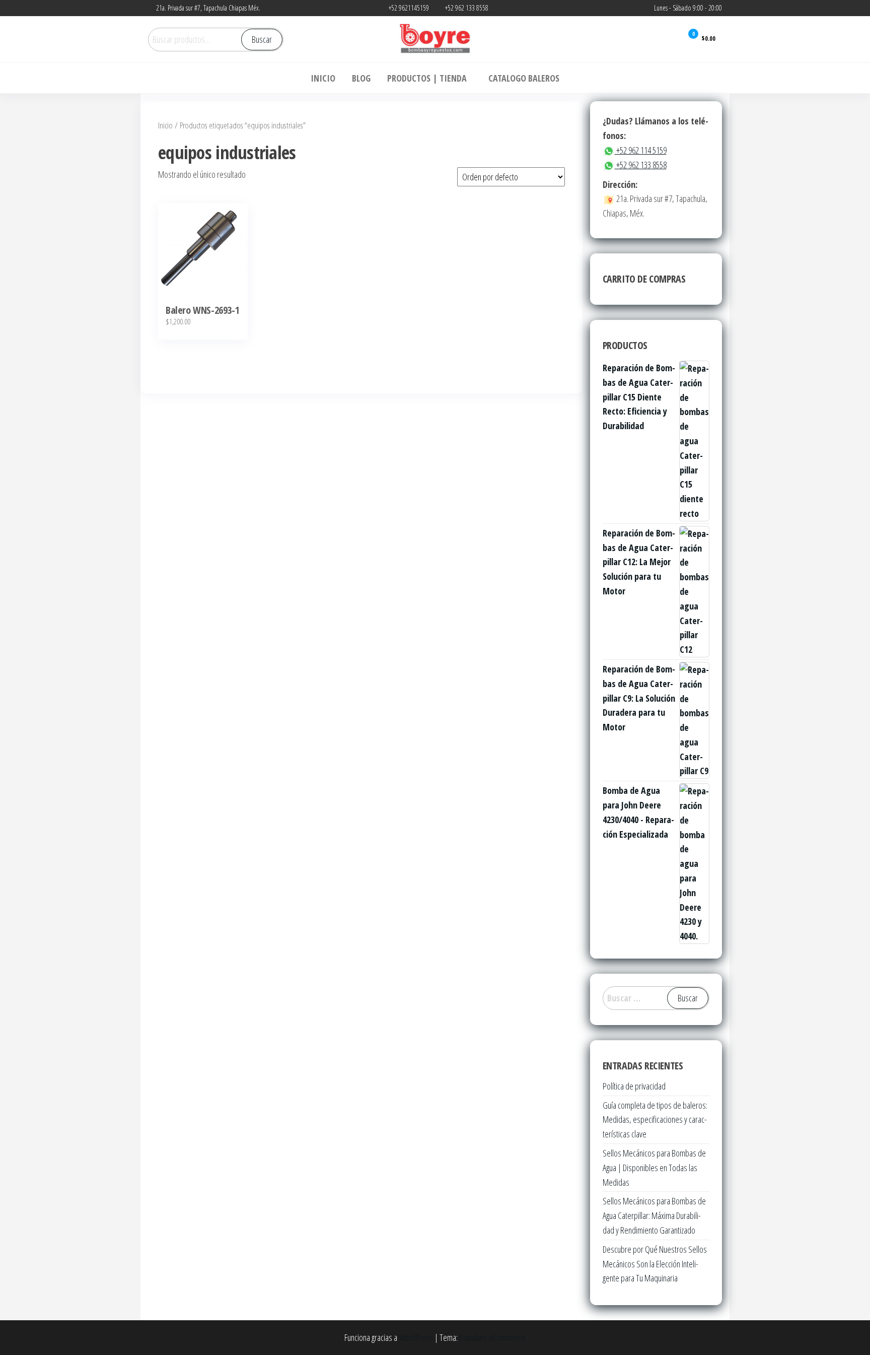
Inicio (165, 125)
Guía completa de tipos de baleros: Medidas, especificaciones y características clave (655, 1119)
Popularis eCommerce (492, 1337)
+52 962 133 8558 (641, 165)
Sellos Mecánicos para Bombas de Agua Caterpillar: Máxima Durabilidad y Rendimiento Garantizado (654, 1215)
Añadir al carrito (203, 256)
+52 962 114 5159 (641, 150)
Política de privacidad (634, 1086)
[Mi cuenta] (668, 38)
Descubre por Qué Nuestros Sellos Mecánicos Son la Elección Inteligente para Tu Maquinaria (655, 1263)
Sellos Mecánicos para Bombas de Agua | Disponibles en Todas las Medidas (654, 1167)
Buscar (262, 39)
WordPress (416, 1337)
